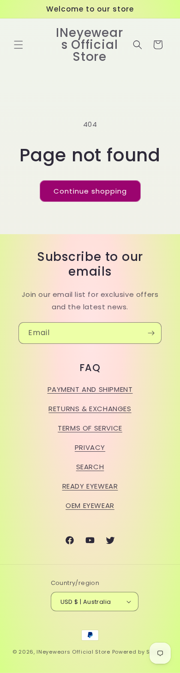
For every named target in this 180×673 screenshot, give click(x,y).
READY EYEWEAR (90, 486)
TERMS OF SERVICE (90, 428)
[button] (18, 45)
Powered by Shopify (140, 651)
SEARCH (90, 467)
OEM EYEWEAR (90, 505)
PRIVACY (90, 447)
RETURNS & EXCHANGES (89, 408)
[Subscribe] (151, 333)
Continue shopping (90, 191)
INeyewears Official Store (73, 651)
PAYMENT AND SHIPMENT (90, 389)
